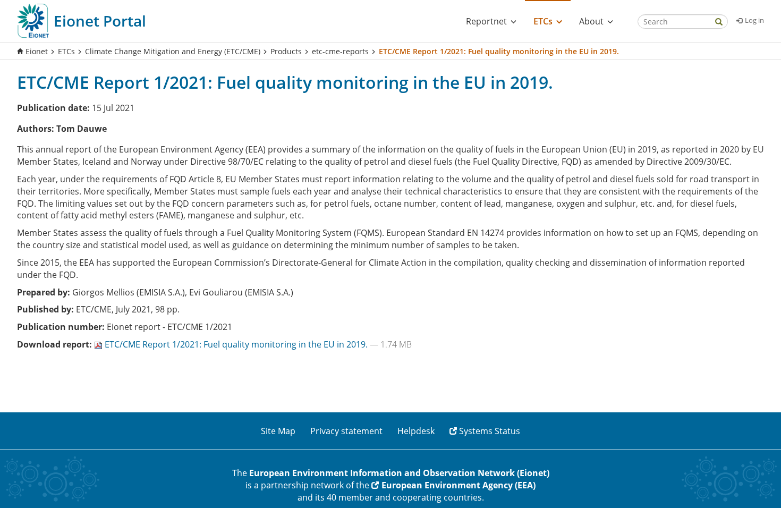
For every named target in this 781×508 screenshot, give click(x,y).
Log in (754, 20)
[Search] (719, 22)
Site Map (278, 431)
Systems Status (489, 431)
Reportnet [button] (486, 21)
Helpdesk (416, 431)
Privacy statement (346, 431)
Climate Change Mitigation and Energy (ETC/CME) (172, 51)
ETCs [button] (543, 21)
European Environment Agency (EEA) (458, 485)
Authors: (35, 128)
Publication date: (53, 108)
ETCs (66, 51)
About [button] (591, 21)
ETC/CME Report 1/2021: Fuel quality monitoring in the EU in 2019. (237, 344)
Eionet (37, 51)
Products (286, 51)
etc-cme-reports (340, 51)
